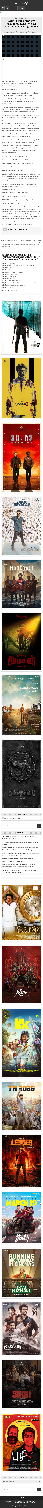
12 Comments (33, 32)
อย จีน (11, 287)
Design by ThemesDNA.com (21, 1506)
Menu (22, 8)
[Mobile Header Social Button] (3, 8)
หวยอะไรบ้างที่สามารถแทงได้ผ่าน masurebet (23, 283)
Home (25, 18)
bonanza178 (13, 263)
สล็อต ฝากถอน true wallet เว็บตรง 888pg (21, 265)
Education (20, 18)
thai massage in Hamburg (17, 285)
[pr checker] (11, 818)
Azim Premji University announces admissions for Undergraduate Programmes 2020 (21, 25)
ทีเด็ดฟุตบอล (12, 270)
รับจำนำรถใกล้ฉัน (14, 281)
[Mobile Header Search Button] (7, 8)
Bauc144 (11, 267)
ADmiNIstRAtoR (10, 32)
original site (13, 274)
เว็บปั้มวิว (11, 278)
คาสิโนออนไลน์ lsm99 (16, 272)
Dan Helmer (13, 276)
